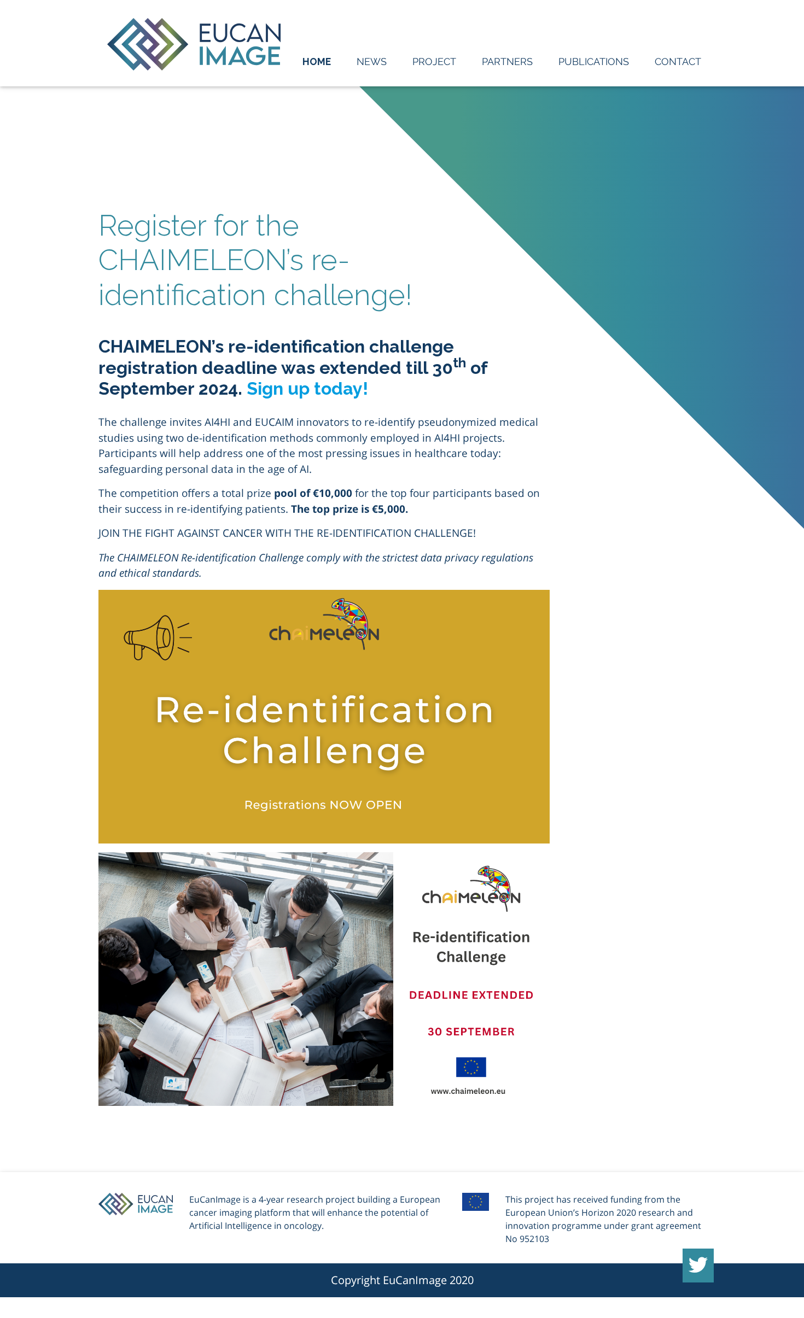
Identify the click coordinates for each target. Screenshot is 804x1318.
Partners (507, 61)
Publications (593, 61)
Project (434, 61)
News (372, 61)
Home (316, 61)
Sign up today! (307, 388)
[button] (698, 1265)
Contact (678, 61)
